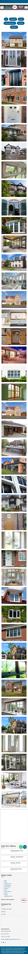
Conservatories (7, 891)
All (6, 19)
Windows (13, 19)
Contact (6, 894)
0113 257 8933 (6, 936)
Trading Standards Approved (8, 952)
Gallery (5, 893)
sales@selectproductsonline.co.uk (12, 939)
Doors (21, 19)
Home (5, 880)
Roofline (20, 23)
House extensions (10, 23)
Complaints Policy (8, 896)
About (5, 882)
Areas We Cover (8, 883)
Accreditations (7, 885)
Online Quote (7, 886)
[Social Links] (1, 942)
